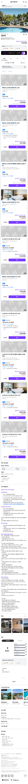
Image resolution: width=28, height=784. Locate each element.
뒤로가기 (2, 2)
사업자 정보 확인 (14, 764)
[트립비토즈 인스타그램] (2, 775)
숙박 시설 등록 (7, 753)
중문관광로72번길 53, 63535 (8, 38)
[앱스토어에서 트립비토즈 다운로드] (5, 780)
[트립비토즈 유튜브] (9, 775)
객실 (4, 58)
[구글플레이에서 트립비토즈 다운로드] (14, 780)
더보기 (5, 138)
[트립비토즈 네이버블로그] (12, 775)
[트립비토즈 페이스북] (5, 775)
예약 (17, 106)
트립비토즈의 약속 (4, 755)
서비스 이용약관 (12, 753)
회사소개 (2, 753)
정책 (24, 58)
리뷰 (17, 58)
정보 (11, 58)
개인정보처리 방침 (18, 753)
